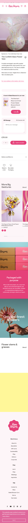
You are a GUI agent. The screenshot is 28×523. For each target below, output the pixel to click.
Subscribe (14, 406)
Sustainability (14, 451)
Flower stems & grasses (9, 346)
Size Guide (14, 498)
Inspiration (14, 477)
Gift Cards (14, 449)
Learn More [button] (5, 516)
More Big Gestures (6, 186)
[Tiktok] (20, 506)
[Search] (5, 6)
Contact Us (14, 487)
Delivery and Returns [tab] (7, 157)
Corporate (14, 459)
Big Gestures (4, 54)
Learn (14, 469)
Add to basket (20, 143)
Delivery (14, 457)
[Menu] (2, 6)
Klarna (14, 495)
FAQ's (14, 490)
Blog (14, 454)
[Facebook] (7, 506)
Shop (14, 472)
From (5, 227)
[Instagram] (14, 506)
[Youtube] (10, 506)
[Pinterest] (17, 506)
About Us (14, 443)
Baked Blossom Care (14, 492)
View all (24, 187)
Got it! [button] (14, 520)
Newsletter (14, 446)
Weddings (14, 474)
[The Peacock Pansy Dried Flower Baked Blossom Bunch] (12, 206)
